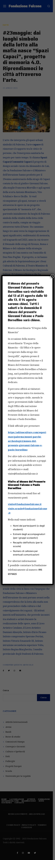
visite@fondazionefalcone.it (24, 504)
